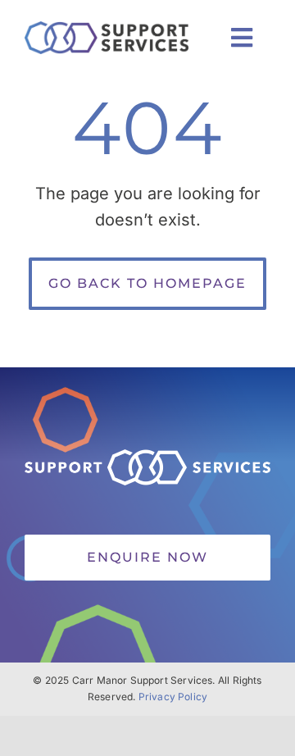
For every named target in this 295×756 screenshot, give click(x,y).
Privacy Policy (173, 696)
